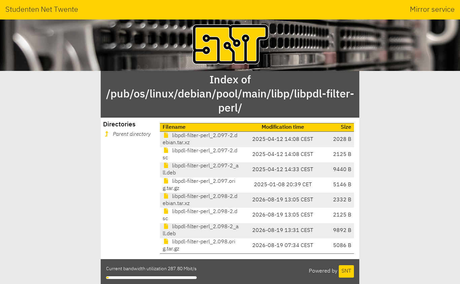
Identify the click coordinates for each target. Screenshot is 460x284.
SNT (346, 271)
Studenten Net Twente (41, 9)
